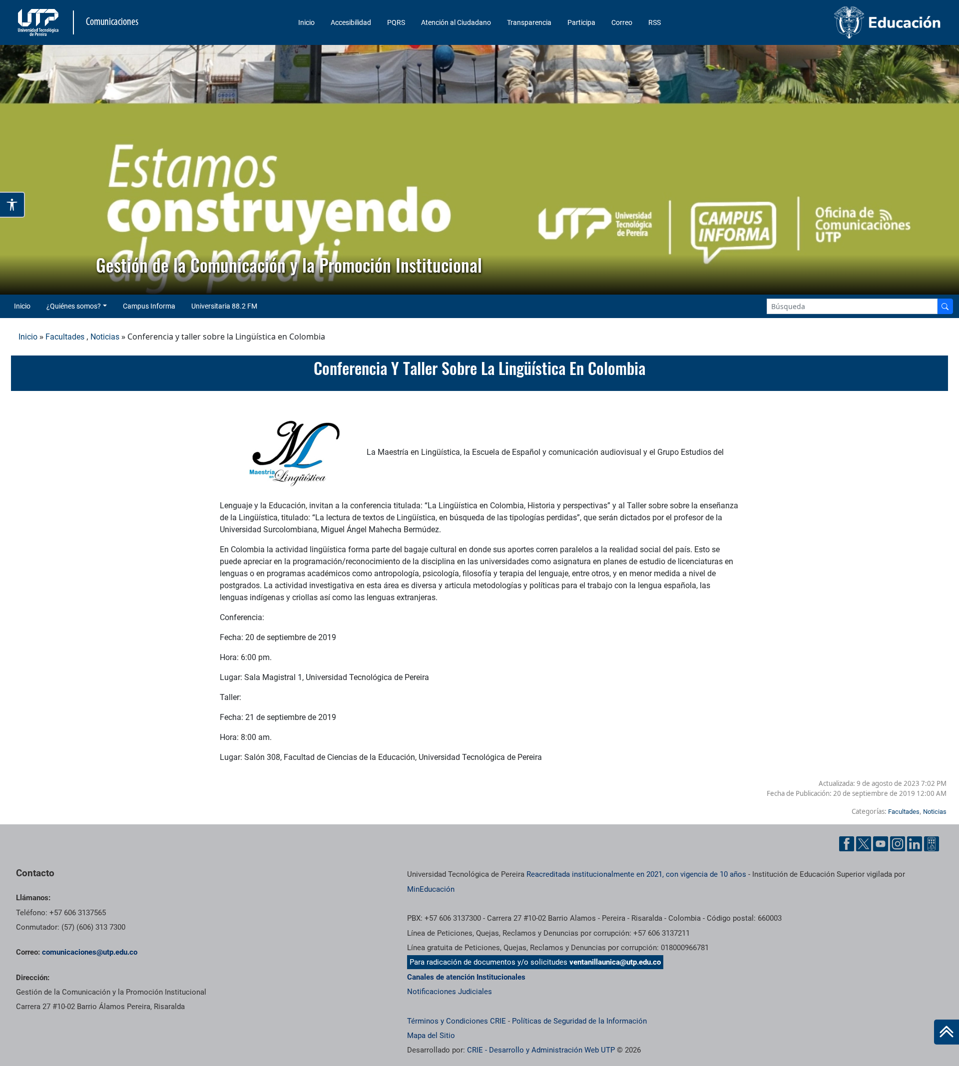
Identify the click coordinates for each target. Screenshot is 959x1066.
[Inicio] (946, 1032)
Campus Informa (149, 306)
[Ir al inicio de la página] (946, 1032)
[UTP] (39, 22)
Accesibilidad (351, 22)
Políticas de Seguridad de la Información (579, 1021)
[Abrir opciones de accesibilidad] (12, 205)
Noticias (104, 337)
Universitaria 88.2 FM (224, 306)
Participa (581, 22)
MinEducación (431, 889)
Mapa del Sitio (431, 1035)
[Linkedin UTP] (914, 843)
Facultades (64, 337)
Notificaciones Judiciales (449, 991)
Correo (621, 22)
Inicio (306, 22)
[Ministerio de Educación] (834, 22)
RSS (654, 22)
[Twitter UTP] (863, 843)
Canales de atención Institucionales (466, 977)
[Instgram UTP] (897, 843)
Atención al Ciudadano (456, 22)
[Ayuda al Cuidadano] (931, 843)
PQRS (396, 22)
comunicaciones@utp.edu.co (89, 952)
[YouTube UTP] (880, 843)
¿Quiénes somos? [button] (73, 306)
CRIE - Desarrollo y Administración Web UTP (541, 1050)
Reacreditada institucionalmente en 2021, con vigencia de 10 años (636, 874)
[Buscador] (945, 306)
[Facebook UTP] (846, 843)
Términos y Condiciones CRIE (456, 1021)
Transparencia (529, 22)
